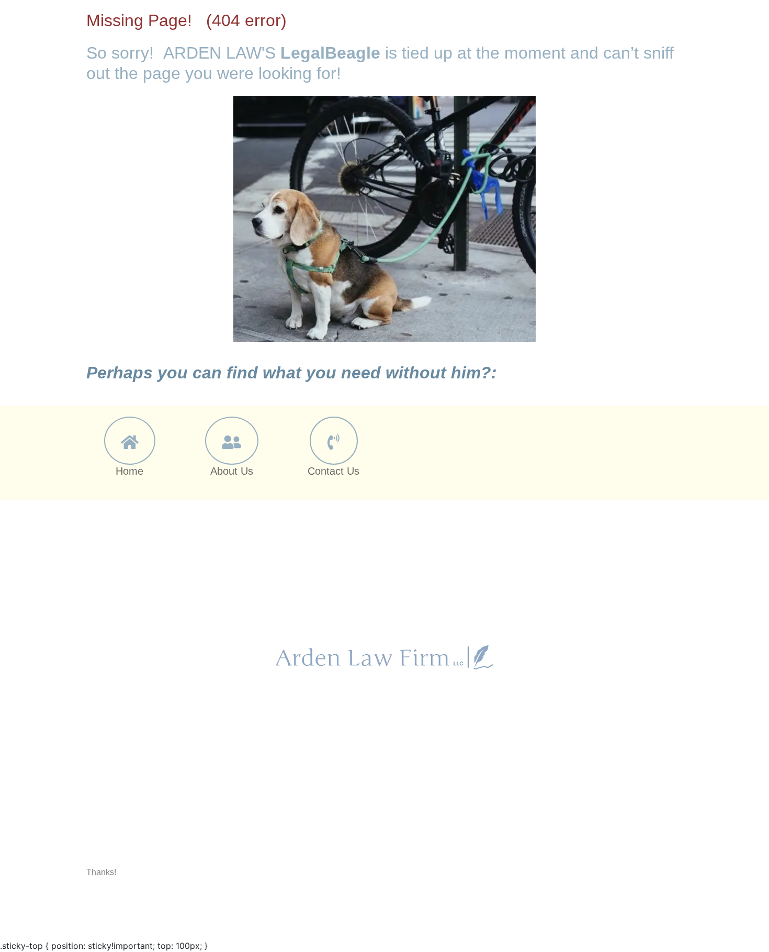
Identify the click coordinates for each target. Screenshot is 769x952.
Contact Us (333, 471)
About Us (231, 471)
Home (129, 471)
